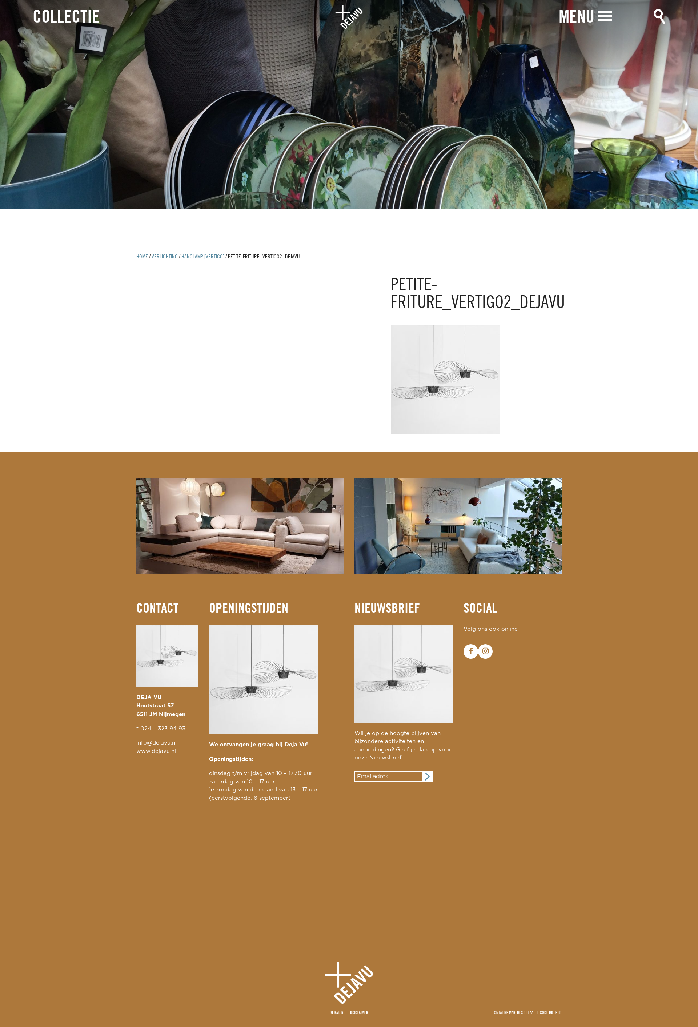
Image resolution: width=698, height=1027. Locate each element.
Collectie (66, 17)
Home (142, 257)
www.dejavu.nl (156, 751)
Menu (576, 17)
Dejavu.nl (337, 1013)
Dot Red (555, 1013)
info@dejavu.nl (156, 743)
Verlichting (165, 257)
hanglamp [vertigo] (202, 257)
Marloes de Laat (522, 1013)
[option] (349, 104)
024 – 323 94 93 (162, 728)
